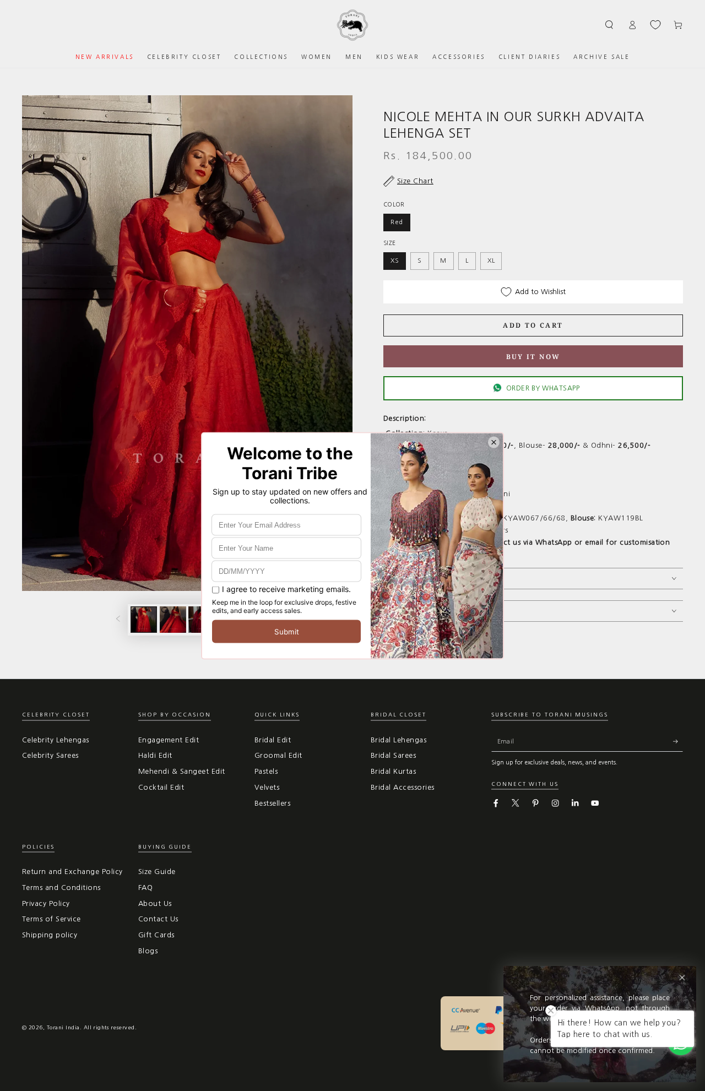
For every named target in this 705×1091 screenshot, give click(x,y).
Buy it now (533, 356)
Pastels (266, 771)
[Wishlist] (655, 25)
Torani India (63, 1027)
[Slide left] (118, 619)
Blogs (148, 950)
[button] (609, 24)
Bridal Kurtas (393, 771)
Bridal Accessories (403, 787)
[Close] (682, 977)
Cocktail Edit (161, 787)
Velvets (266, 787)
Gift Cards (156, 934)
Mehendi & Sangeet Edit (181, 771)
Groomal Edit (278, 755)
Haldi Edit (155, 755)
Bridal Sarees (393, 755)
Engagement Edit (168, 739)
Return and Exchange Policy (72, 871)
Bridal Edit (272, 739)
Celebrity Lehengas (55, 739)
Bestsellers (272, 803)
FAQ (145, 887)
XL (491, 260)
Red (397, 222)
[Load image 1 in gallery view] (144, 619)
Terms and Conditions (61, 887)
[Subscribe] (678, 741)
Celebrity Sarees (50, 755)
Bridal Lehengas (398, 739)
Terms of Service (51, 918)
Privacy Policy (46, 903)
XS (395, 260)
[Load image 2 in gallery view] (173, 619)
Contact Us (158, 918)
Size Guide (157, 871)
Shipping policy (49, 934)
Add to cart (533, 325)
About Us (155, 903)
